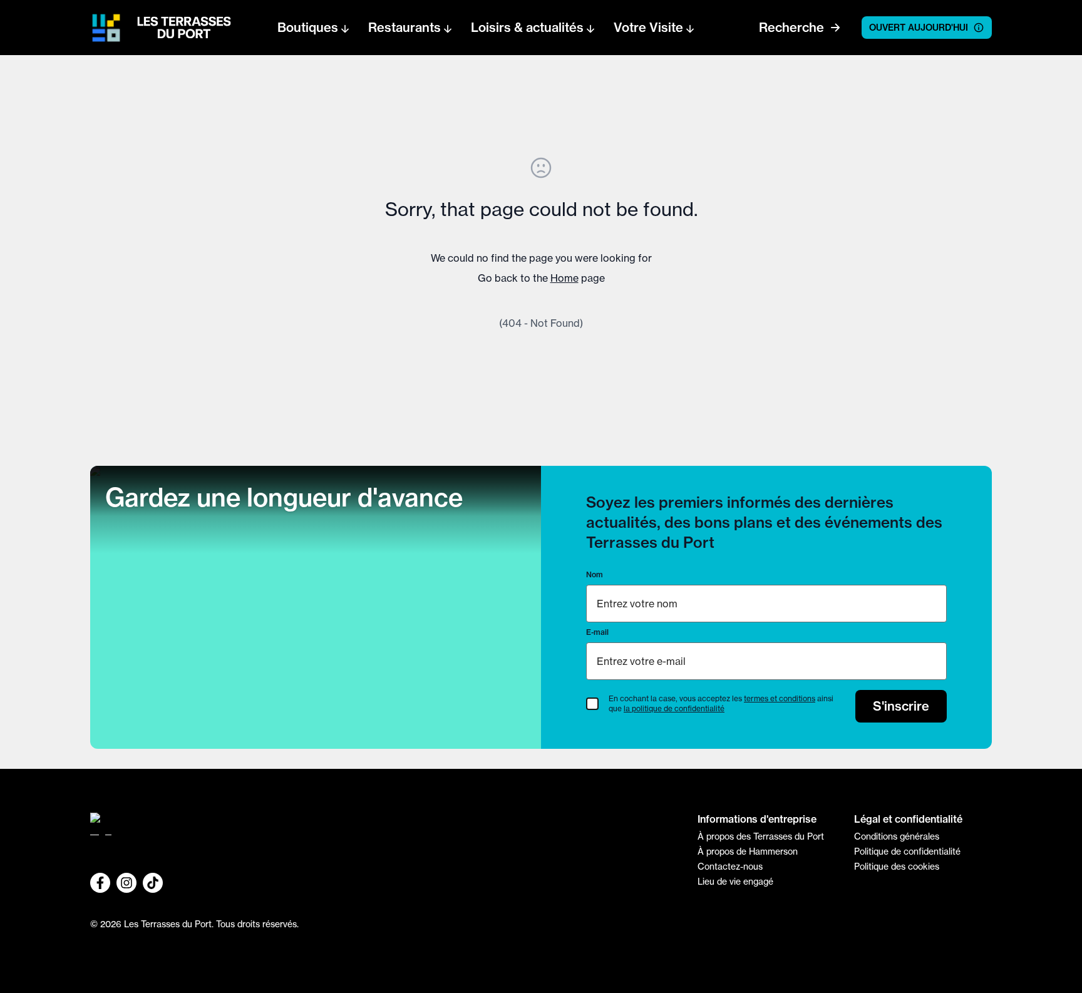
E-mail (597, 632)
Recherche (791, 27)
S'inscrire (901, 706)
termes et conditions (779, 698)
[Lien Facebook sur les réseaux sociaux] (100, 883)
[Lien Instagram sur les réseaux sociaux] (126, 883)
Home (564, 278)
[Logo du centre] (384, 829)
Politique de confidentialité (907, 851)
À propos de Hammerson (748, 851)
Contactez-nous (730, 866)
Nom (594, 574)
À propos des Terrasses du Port (761, 836)
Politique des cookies (896, 866)
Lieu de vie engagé (735, 881)
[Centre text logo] (180, 27)
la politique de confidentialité (674, 708)
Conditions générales (896, 836)
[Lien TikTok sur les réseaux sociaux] (153, 883)
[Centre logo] (106, 28)
